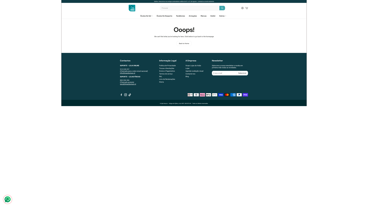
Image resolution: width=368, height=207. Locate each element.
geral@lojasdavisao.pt (128, 84)
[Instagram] (125, 94)
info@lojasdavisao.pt (127, 73)
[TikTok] (129, 94)
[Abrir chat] (7, 199)
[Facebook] (121, 94)
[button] (192, 8)
